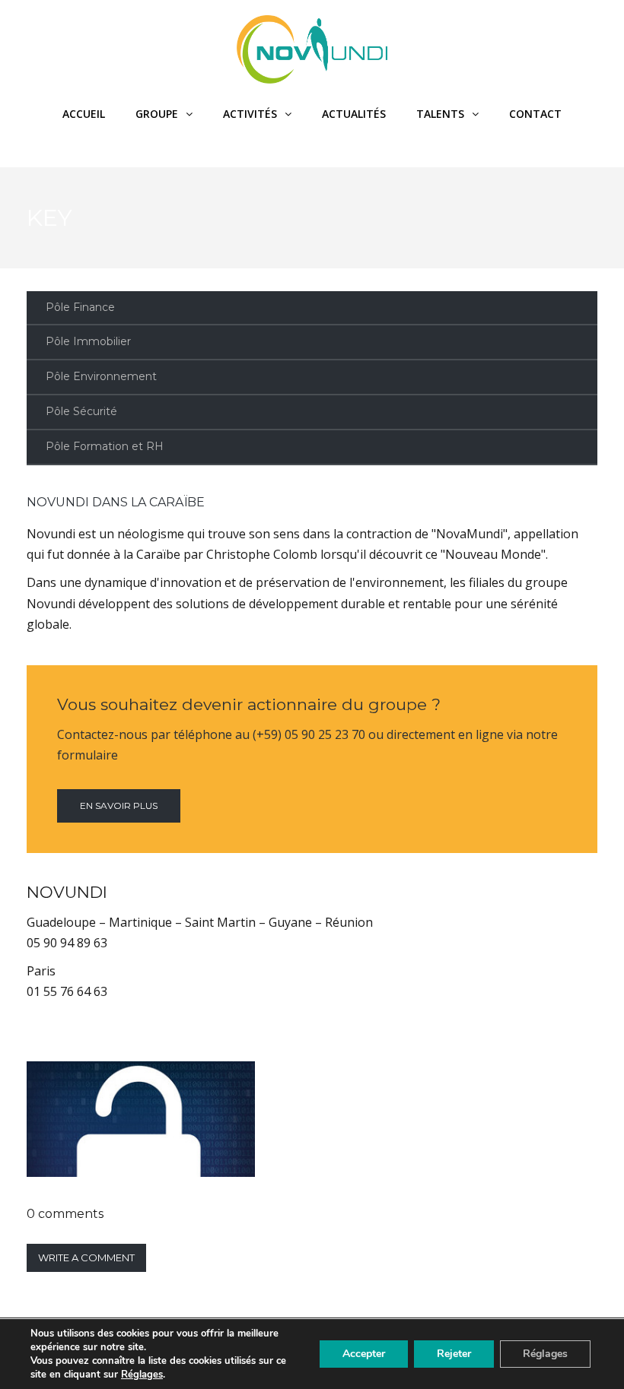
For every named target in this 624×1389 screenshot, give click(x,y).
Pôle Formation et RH (105, 446)
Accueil (83, 113)
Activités (250, 113)
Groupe (156, 113)
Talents (440, 113)
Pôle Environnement (101, 376)
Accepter (363, 1353)
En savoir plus (119, 805)
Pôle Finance (80, 307)
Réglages (142, 1374)
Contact (535, 113)
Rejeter (454, 1353)
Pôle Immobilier (88, 341)
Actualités (354, 113)
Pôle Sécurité (81, 411)
